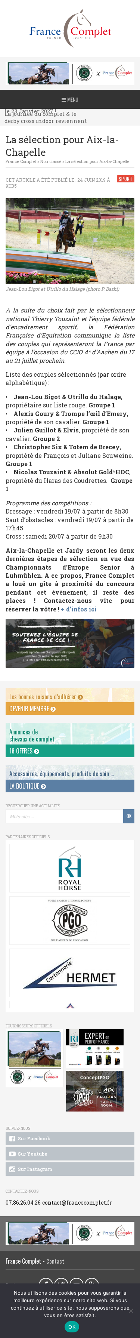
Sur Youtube (32, 1154)
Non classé (50, 161)
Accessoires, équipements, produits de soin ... (61, 773)
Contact (55, 1261)
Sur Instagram (34, 1169)
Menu (72, 99)
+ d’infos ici (79, 609)
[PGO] (95, 1091)
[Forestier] (70, 66)
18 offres (21, 750)
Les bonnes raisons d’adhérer (43, 696)
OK (71, 1327)
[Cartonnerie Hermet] (69, 973)
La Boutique (25, 785)
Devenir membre (29, 708)
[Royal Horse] (69, 868)
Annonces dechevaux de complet (32, 735)
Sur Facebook (33, 1138)
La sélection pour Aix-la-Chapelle (97, 161)
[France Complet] (70, 28)
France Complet (21, 161)
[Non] (130, 1310)
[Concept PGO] (69, 920)
